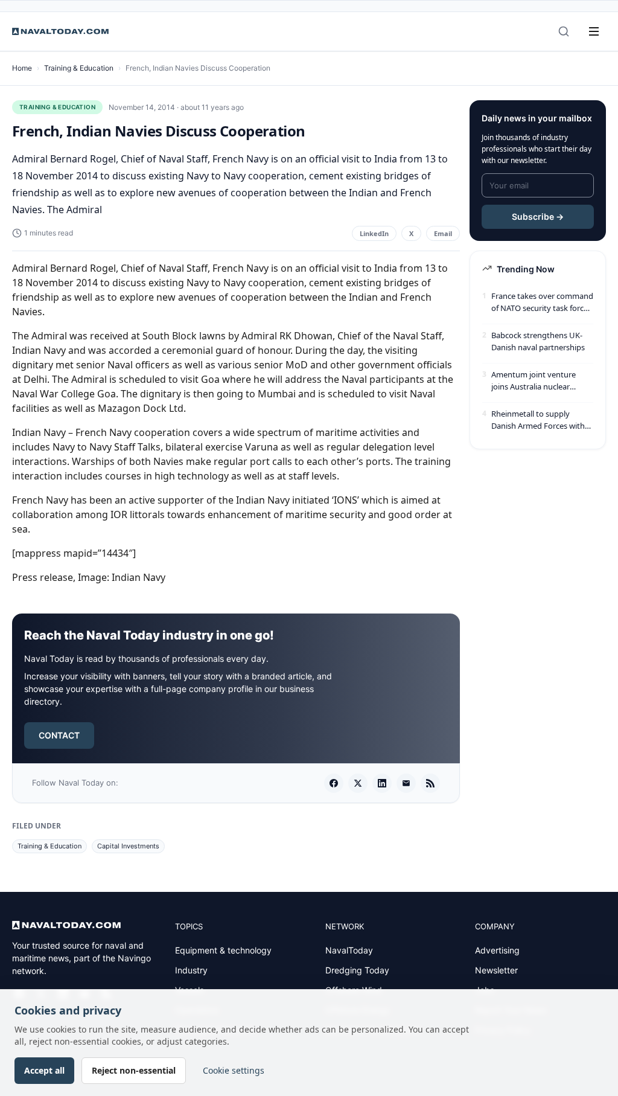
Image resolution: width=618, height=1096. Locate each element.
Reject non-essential (134, 1070)
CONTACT (59, 735)
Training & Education (78, 67)
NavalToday (349, 950)
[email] (406, 783)
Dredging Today (357, 970)
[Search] (563, 31)
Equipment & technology (223, 950)
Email (443, 233)
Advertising (497, 950)
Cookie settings (233, 1070)
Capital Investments (128, 846)
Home (22, 67)
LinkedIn (374, 233)
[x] (358, 783)
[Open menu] (594, 31)
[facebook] (333, 783)
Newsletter (496, 970)
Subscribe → (538, 216)
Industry (191, 970)
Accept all (44, 1070)
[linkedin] (382, 783)
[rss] (430, 783)
